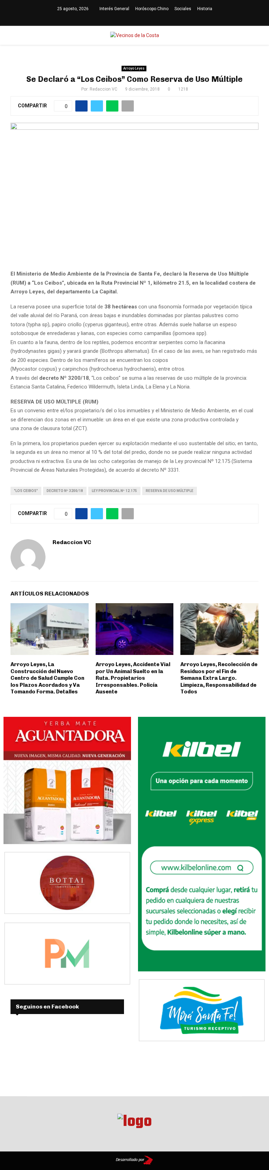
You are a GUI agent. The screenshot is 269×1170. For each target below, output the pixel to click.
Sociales (182, 8)
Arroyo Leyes (134, 68)
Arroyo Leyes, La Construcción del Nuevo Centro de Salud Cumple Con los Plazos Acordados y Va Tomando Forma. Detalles (47, 678)
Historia (204, 8)
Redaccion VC (103, 89)
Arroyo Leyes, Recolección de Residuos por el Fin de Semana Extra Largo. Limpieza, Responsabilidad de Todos (218, 678)
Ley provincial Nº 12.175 (114, 491)
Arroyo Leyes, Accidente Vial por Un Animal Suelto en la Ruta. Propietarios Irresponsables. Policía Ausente (133, 678)
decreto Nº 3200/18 (65, 491)
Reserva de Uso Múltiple (169, 491)
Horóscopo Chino (151, 8)
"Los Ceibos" (26, 491)
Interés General (114, 8)
